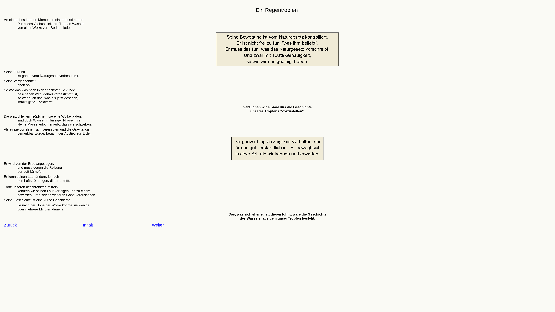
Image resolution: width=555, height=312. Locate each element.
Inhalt (88, 225)
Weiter (158, 225)
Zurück (10, 225)
